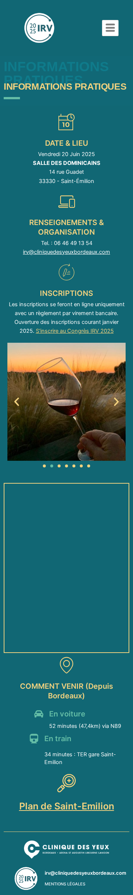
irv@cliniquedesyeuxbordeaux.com (66, 252)
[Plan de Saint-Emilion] (66, 783)
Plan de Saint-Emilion (66, 806)
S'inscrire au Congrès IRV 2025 (75, 331)
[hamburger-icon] (110, 28)
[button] (16, 401)
